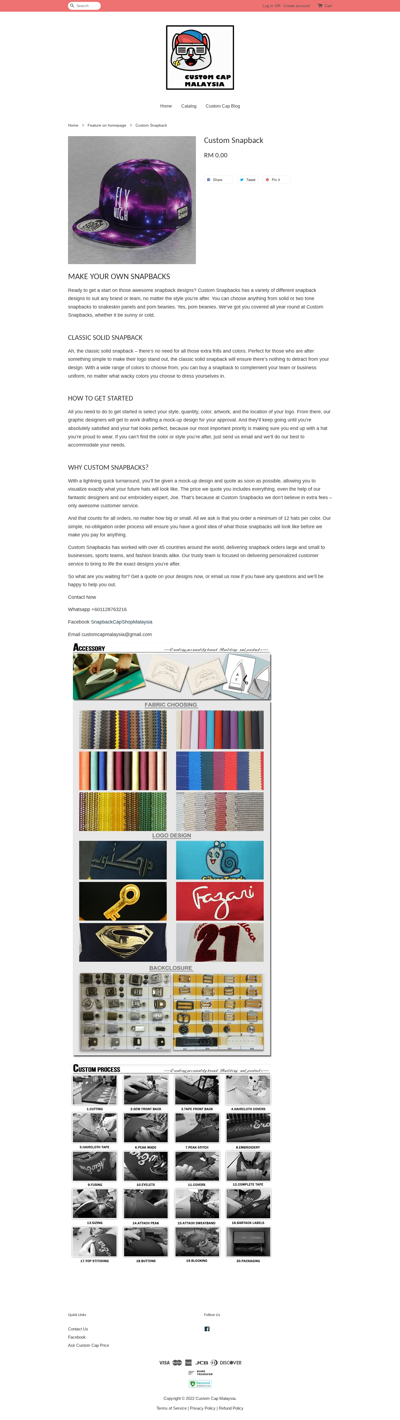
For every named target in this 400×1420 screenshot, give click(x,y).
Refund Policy (231, 1408)
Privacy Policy (203, 1408)
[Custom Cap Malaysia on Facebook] (207, 1329)
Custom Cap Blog (223, 106)
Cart (328, 6)
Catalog (188, 106)
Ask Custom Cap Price (88, 1345)
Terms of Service (171, 1408)
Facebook (77, 1337)
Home (166, 106)
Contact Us (78, 1329)
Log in (268, 6)
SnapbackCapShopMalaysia (121, 622)
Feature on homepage (107, 125)
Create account (296, 6)
